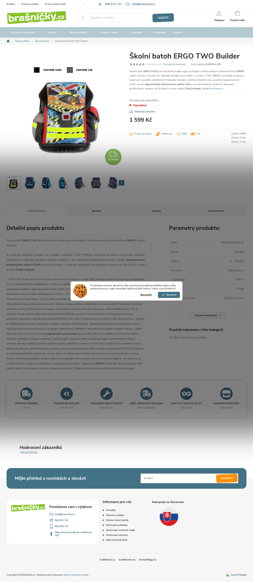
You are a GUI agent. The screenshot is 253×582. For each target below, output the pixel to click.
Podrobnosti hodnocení (174, 64)
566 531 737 (61, 520)
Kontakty (11, 4)
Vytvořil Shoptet (238, 574)
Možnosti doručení (145, 111)
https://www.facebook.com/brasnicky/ (73, 534)
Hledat (163, 18)
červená (239, 252)
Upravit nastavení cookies (76, 574)
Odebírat (227, 478)
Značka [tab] (216, 211)
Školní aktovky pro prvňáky (189, 337)
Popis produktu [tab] (37, 211)
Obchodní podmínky (117, 525)
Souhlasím (170, 295)
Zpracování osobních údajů (120, 530)
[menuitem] (25, 32)
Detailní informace (211, 88)
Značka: (238, 133)
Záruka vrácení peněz (55, 4)
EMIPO (239, 279)
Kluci (241, 270)
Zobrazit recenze (28, 452)
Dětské (232, 270)
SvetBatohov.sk (127, 559)
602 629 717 (61, 526)
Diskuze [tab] (156, 211)
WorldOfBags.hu (148, 559)
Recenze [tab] (96, 211)
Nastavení (146, 295)
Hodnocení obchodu (117, 535)
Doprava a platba (30, 4)
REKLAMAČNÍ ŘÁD (116, 540)
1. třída (239, 289)
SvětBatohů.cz (107, 559)
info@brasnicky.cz (65, 514)
